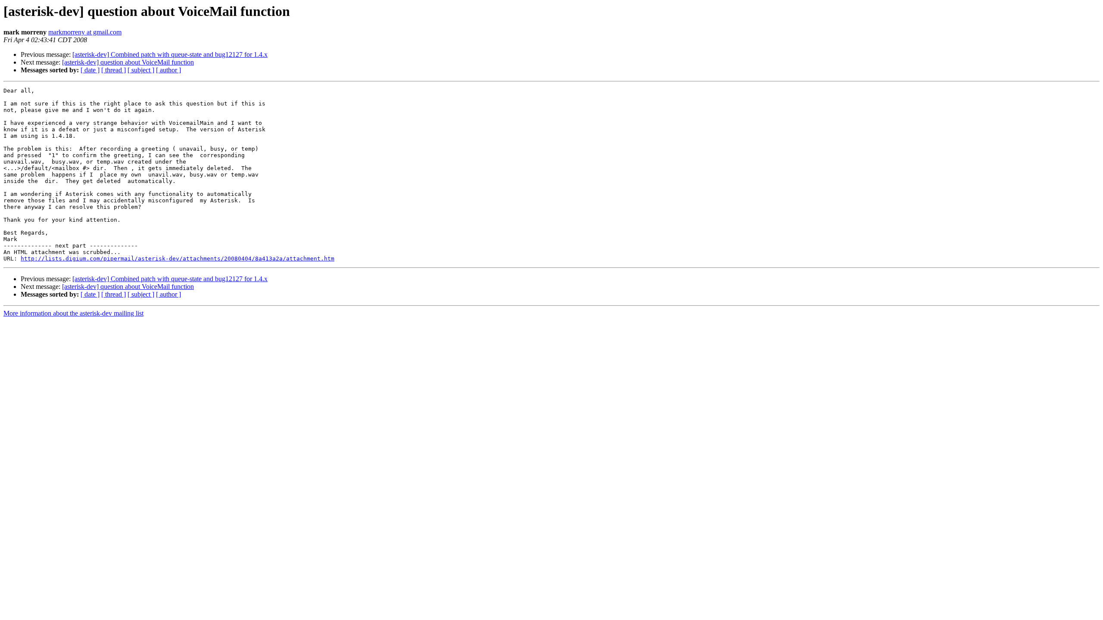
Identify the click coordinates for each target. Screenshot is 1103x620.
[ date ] (90, 70)
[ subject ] (141, 70)
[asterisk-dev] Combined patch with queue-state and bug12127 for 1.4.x (170, 54)
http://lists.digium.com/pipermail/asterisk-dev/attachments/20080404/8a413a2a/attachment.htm (177, 258)
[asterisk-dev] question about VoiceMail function (128, 62)
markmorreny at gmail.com (85, 32)
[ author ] (168, 70)
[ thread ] (113, 70)
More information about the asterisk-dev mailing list (73, 313)
